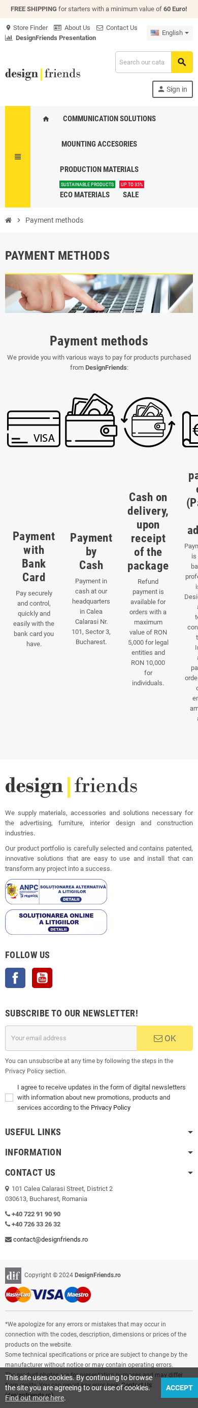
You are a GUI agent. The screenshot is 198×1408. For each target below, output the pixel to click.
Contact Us (120, 27)
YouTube (42, 978)
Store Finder (26, 27)
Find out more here (34, 1398)
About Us (75, 27)
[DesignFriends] (42, 74)
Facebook (15, 978)
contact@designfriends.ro (50, 1239)
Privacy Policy (110, 1107)
